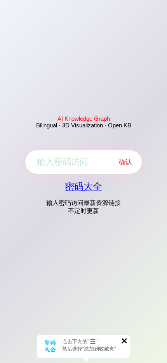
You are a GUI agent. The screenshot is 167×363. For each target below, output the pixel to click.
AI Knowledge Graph (83, 118)
